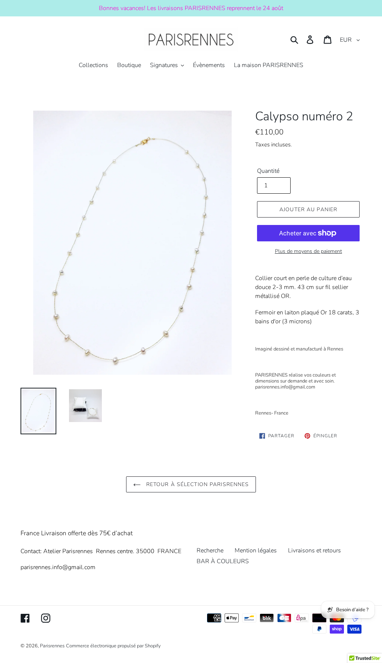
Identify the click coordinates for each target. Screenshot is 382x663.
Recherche (210, 550)
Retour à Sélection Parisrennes (196, 484)
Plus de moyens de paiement (308, 251)
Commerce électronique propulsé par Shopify (113, 646)
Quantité (268, 171)
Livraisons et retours (314, 550)
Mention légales (256, 550)
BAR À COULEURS (223, 561)
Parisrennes (52, 646)
